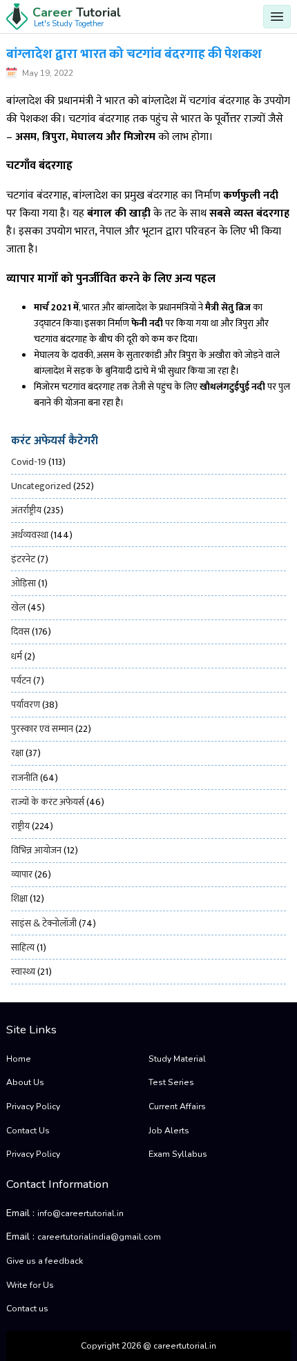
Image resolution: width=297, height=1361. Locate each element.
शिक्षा (19, 898)
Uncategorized (41, 486)
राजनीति (24, 778)
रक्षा (17, 753)
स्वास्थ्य (23, 972)
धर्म (16, 656)
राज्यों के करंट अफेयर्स (47, 802)
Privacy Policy (33, 1106)
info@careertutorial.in (80, 1213)
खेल (18, 607)
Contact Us (28, 1130)
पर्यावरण (25, 705)
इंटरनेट (23, 559)
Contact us (27, 1308)
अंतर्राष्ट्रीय (26, 510)
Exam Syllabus (177, 1154)
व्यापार (21, 874)
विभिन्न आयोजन (36, 850)
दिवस (20, 631)
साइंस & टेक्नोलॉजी (44, 923)
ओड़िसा (23, 583)
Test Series (171, 1082)
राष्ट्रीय (20, 826)
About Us (25, 1082)
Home (18, 1058)
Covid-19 (28, 462)
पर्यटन (21, 680)
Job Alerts (168, 1130)
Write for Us (30, 1285)
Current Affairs (177, 1106)
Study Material (177, 1058)
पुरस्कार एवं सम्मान (42, 729)
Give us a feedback (44, 1260)
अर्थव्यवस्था (29, 535)
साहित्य (23, 947)
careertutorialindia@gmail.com (99, 1236)
